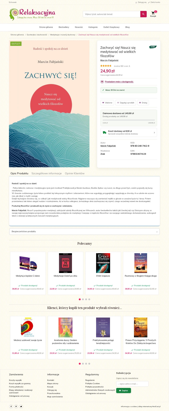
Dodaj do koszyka (29, 291)
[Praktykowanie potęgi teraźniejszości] (103, 327)
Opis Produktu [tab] (19, 173)
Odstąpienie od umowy (19, 396)
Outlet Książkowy (111, 27)
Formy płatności (16, 387)
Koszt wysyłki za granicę (19, 383)
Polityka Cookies (92, 383)
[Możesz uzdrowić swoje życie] (27, 327)
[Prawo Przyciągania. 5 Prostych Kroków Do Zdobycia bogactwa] (140, 327)
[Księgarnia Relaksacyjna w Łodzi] (32, 14)
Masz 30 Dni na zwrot (115, 90)
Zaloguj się (52, 390)
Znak (102, 154)
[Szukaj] (143, 14)
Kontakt (50, 380)
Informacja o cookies (129, 406)
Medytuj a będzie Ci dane (28, 275)
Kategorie (93, 27)
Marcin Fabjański (109, 60)
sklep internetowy (145, 406)
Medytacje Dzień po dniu (65, 275)
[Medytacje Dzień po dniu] (65, 263)
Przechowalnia (53, 393)
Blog (127, 27)
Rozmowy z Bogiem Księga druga (141, 275)
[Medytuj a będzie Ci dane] (27, 263)
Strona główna (46, 27)
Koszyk (50, 387)
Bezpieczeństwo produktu (24, 231)
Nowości (79, 27)
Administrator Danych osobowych (100, 390)
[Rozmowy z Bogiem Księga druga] (140, 263)
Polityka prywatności (94, 387)
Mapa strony (52, 383)
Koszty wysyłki (15, 380)
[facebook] (11, 406)
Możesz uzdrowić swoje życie (28, 340)
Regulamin (90, 380)
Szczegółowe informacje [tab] (47, 173)
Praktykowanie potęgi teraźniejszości (103, 351)
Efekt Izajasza (103, 275)
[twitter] (21, 406)
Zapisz (125, 390)
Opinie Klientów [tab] (74, 173)
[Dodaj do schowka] (42, 255)
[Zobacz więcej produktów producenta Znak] (153, 47)
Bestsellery (64, 27)
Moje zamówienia (55, 396)
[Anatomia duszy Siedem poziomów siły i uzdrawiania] (65, 327)
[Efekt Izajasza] (103, 263)
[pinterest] (16, 406)
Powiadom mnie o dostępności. (119, 81)
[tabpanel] (84, 201)
